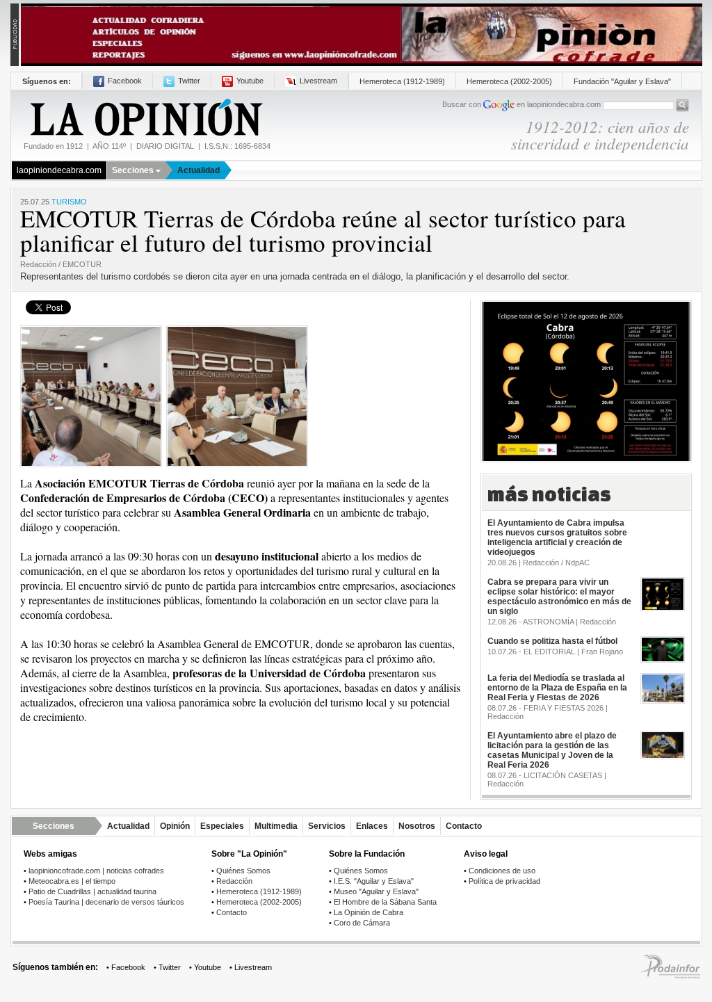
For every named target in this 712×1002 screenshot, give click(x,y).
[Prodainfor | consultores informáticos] (670, 975)
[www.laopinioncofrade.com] (361, 34)
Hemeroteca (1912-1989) (402, 81)
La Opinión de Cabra (368, 912)
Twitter (189, 80)
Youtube (250, 80)
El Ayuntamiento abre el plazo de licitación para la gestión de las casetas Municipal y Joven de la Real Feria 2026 (552, 750)
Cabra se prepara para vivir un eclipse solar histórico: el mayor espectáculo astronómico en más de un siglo (559, 596)
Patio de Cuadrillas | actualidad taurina (92, 891)
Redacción (234, 881)
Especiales (222, 826)
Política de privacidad (504, 881)
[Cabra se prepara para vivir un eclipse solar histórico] (586, 380)
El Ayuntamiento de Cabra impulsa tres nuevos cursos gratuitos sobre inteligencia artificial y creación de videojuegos (557, 537)
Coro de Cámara (362, 923)
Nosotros (416, 826)
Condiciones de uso (502, 870)
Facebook (125, 80)
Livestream (318, 80)
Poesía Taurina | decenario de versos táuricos (106, 902)
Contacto (464, 826)
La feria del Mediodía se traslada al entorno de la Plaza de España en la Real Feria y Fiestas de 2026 (557, 687)
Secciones (133, 170)
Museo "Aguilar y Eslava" (376, 891)
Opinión (175, 826)
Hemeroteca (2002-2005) (509, 81)
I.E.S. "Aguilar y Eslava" (374, 881)
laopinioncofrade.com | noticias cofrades (96, 870)
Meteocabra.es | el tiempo (72, 881)
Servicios (327, 826)
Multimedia (276, 826)
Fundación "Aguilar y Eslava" (622, 81)
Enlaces (372, 826)
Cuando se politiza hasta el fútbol (552, 641)
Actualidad (198, 170)
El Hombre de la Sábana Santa (385, 902)
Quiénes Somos (243, 870)
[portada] (145, 118)
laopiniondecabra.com (59, 170)
